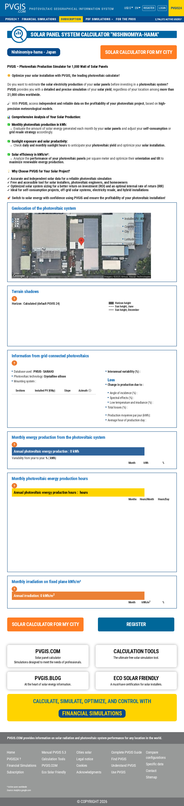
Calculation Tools (53, 759)
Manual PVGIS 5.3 (54, 752)
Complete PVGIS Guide (126, 752)
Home (11, 752)
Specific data (155, 764)
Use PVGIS (118, 772)
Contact (151, 771)
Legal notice (84, 759)
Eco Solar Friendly (54, 772)
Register (149, 8)
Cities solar (83, 752)
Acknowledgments (88, 772)
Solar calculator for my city (138, 52)
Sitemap (151, 777)
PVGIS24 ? (14, 759)
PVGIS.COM (50, 765)
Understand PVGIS (123, 765)
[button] (99, 19)
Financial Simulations (92, 713)
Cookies (81, 765)
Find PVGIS (118, 759)
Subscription (15, 772)
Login (162, 8)
